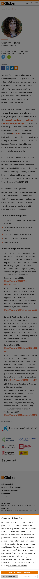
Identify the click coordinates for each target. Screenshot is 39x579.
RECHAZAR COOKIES (9, 576)
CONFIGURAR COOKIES (29, 576)
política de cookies (25, 562)
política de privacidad (17, 565)
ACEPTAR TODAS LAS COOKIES (19, 572)
